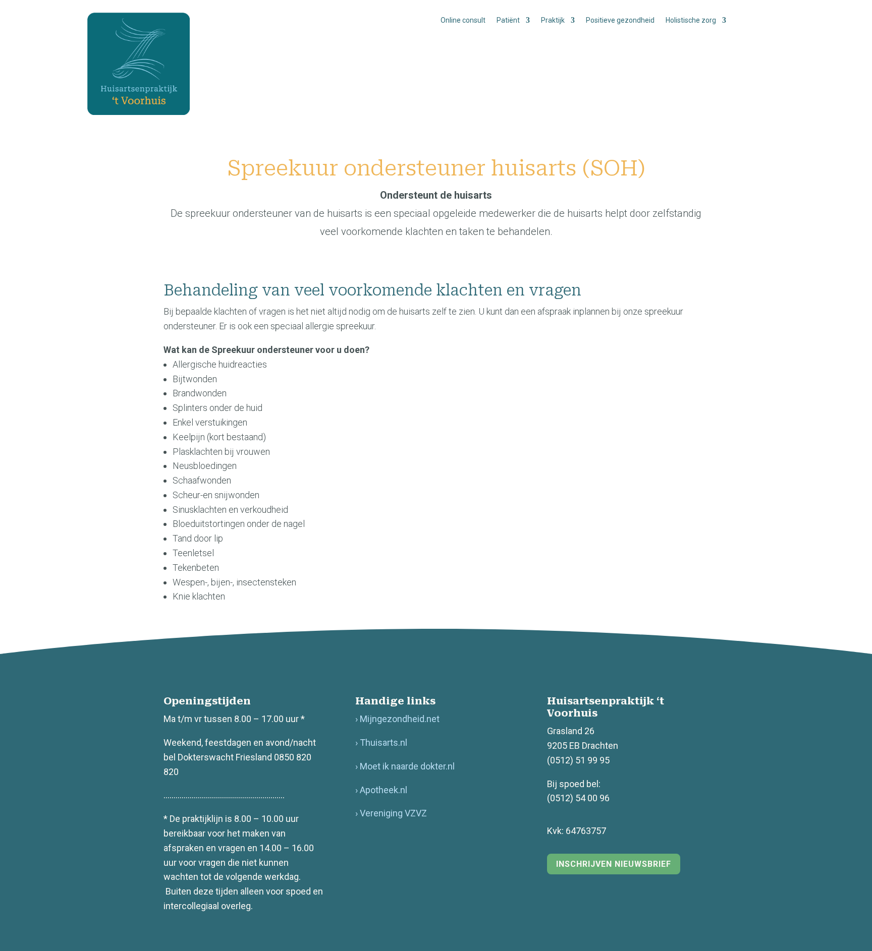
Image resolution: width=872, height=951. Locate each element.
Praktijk (553, 20)
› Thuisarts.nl (381, 742)
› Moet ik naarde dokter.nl (405, 766)
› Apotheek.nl (381, 790)
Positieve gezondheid (620, 20)
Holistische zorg (691, 20)
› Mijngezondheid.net (397, 719)
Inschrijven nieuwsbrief (613, 864)
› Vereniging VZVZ (391, 813)
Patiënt (508, 20)
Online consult (463, 20)
